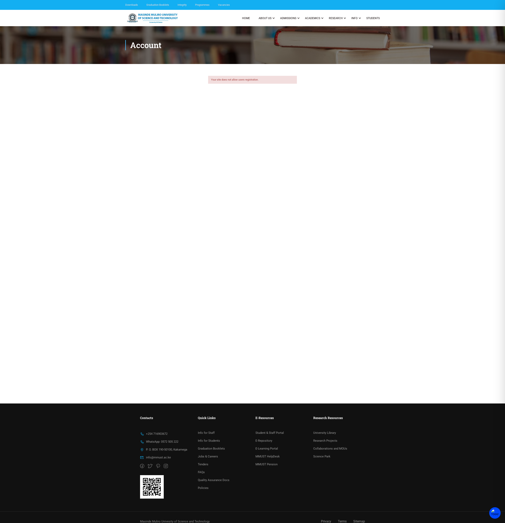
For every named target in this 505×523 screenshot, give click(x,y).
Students (373, 18)
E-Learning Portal (266, 448)
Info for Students (209, 440)
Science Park (321, 456)
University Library (324, 433)
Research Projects (325, 440)
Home (246, 18)
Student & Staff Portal (269, 433)
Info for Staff (206, 433)
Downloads (131, 4)
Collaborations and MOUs (330, 448)
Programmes (202, 4)
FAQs (201, 472)
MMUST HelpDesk (267, 456)
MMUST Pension (266, 464)
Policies (203, 488)
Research (336, 18)
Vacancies (224, 4)
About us (265, 18)
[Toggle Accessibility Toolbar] (495, 513)
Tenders (203, 464)
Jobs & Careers (208, 456)
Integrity (182, 4)
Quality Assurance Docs (213, 480)
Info (354, 18)
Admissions (288, 18)
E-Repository (263, 440)
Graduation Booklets (157, 4)
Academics (312, 18)
